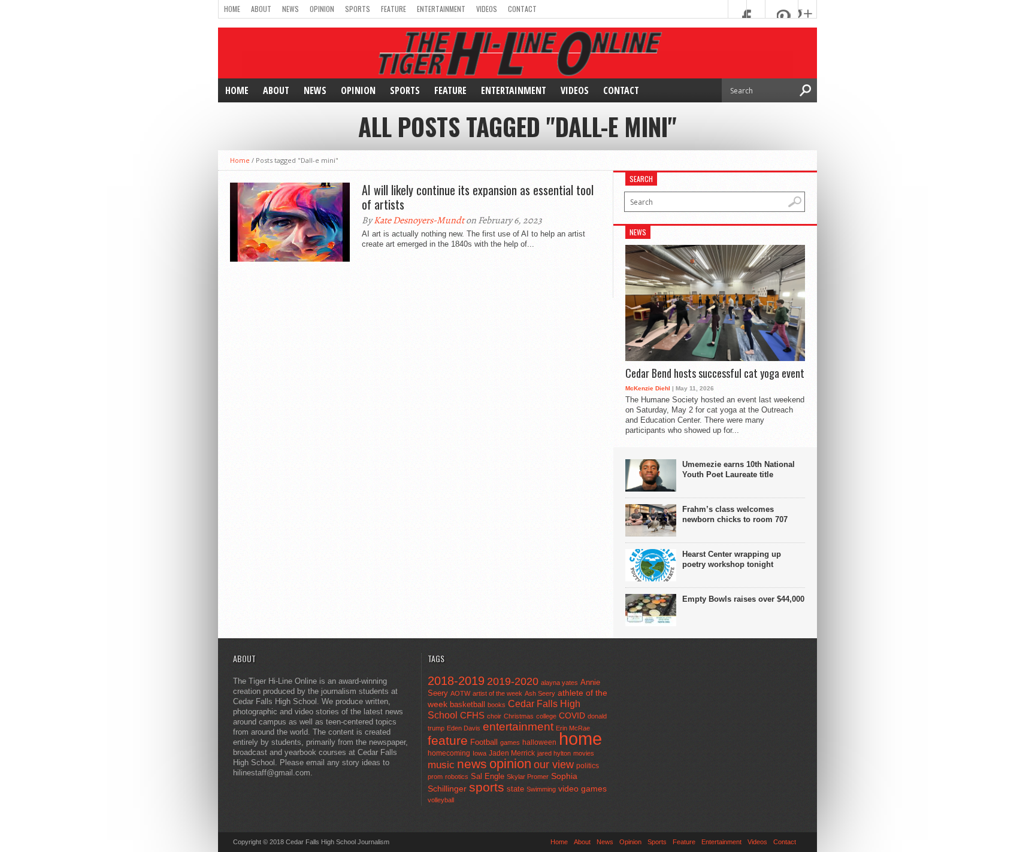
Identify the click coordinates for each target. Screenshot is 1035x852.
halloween (539, 742)
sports (486, 787)
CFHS (472, 715)
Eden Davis (463, 728)
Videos (486, 9)
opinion (510, 763)
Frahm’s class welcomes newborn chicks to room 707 (735, 514)
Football (484, 742)
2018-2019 (456, 680)
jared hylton (554, 753)
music (441, 765)
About (261, 9)
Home (232, 9)
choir (494, 716)
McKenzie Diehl (647, 388)
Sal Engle (487, 776)
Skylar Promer (528, 776)
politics (587, 766)
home (580, 738)
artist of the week (497, 693)
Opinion (322, 9)
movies (583, 753)
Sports (357, 9)
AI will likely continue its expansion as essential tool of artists (478, 197)
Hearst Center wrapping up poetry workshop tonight (731, 559)
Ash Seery (540, 693)
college (546, 716)
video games (582, 788)
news (472, 764)
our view (554, 765)
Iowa (479, 753)
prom (435, 776)
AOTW (460, 693)
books (497, 704)
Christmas (519, 716)
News (290, 9)
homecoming (449, 753)
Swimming (541, 789)
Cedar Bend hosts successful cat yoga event (714, 373)
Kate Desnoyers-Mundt (419, 220)
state (515, 788)
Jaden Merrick (512, 753)
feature (448, 740)
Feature (393, 9)
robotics (456, 776)
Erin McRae (573, 728)
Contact (522, 9)
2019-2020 (512, 681)
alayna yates (559, 682)
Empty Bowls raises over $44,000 (743, 599)
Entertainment (441, 9)
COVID (572, 715)
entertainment (518, 726)
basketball (467, 704)
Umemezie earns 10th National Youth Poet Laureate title (738, 469)
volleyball (441, 800)
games (510, 742)
